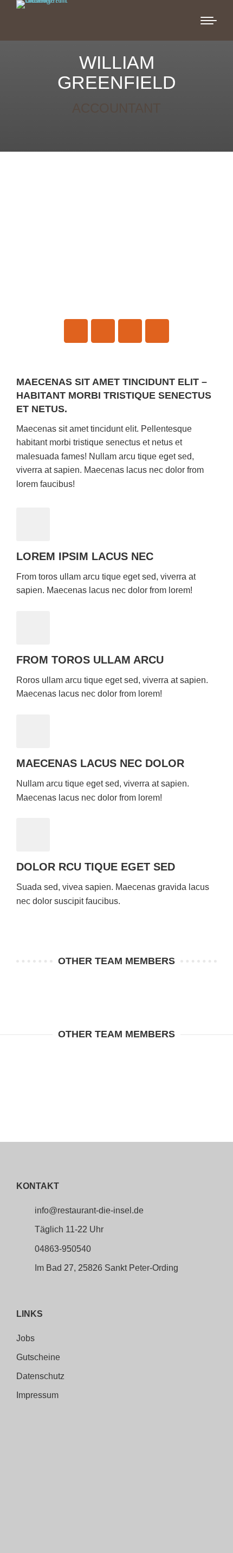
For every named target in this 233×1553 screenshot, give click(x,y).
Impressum (37, 1395)
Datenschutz (40, 1376)
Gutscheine (38, 1357)
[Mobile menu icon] (208, 20)
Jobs (25, 1338)
